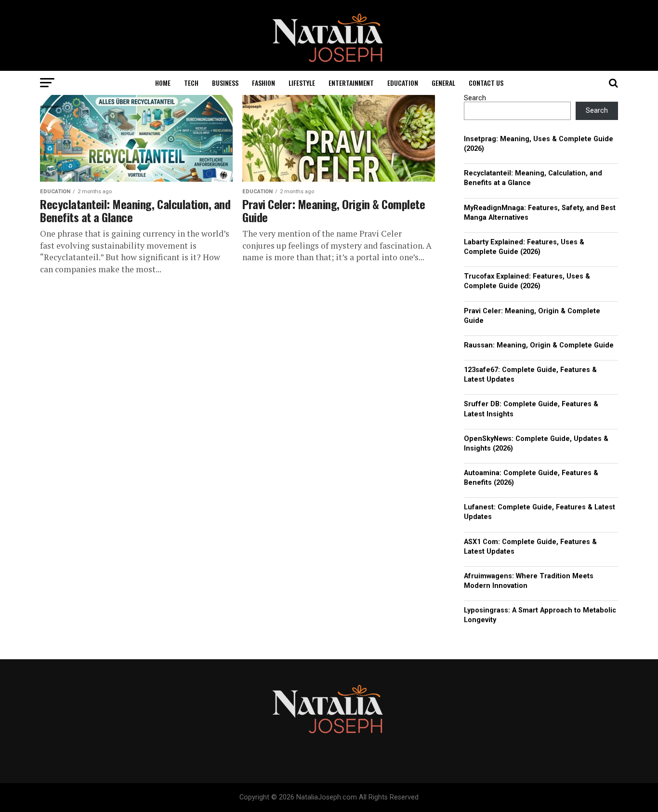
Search (475, 98)
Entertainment (351, 83)
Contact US (486, 83)
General (443, 83)
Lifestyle (302, 83)
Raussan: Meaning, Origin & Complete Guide (539, 345)
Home (163, 83)
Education (402, 83)
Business (225, 83)
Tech (191, 83)
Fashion (263, 83)
